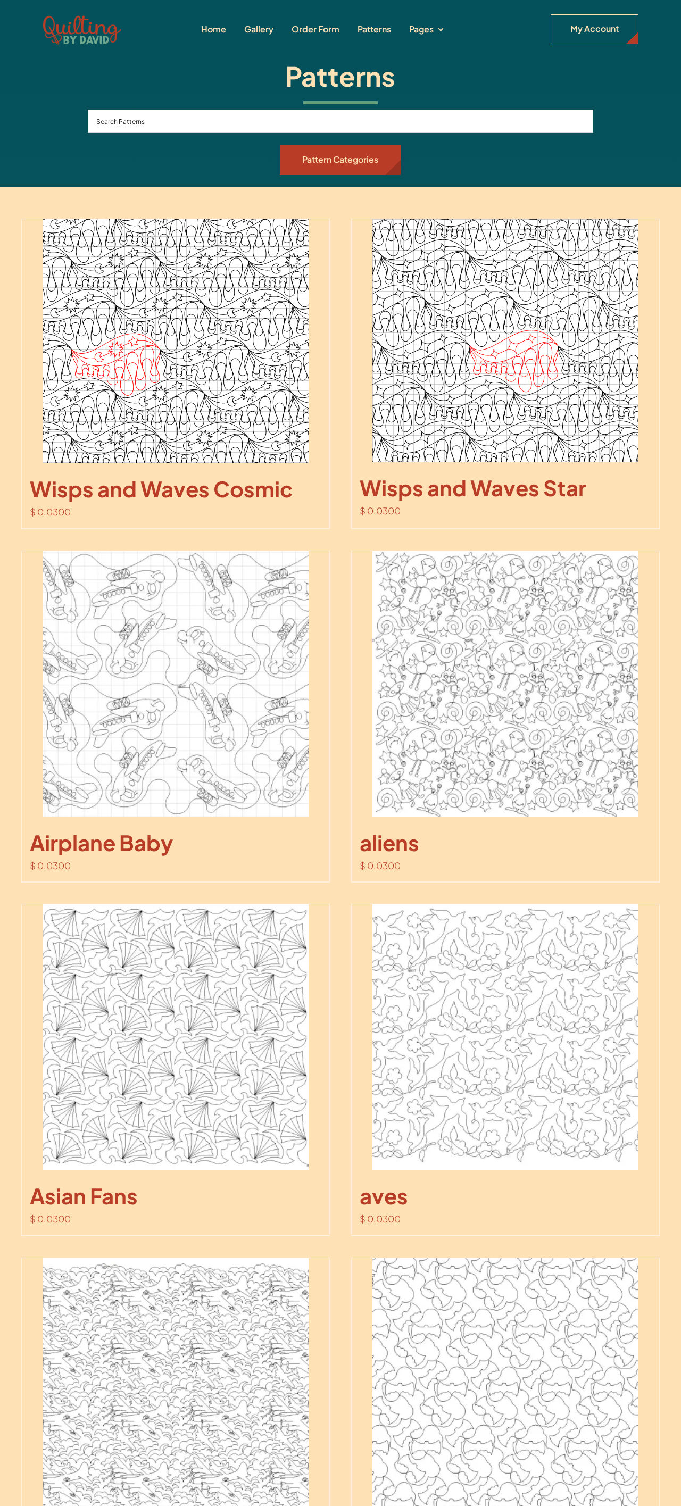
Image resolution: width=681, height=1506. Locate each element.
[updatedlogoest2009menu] (82, 16)
